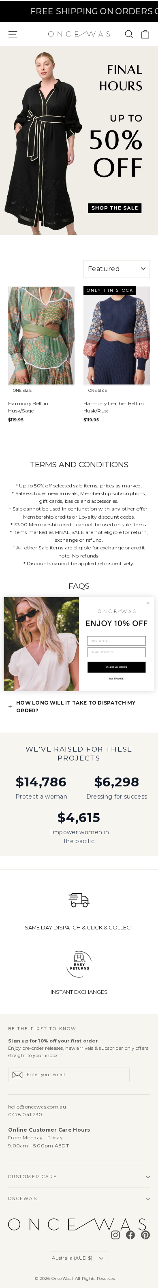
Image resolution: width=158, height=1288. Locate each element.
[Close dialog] (148, 603)
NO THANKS (116, 678)
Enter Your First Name (106, 633)
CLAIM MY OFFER (116, 667)
